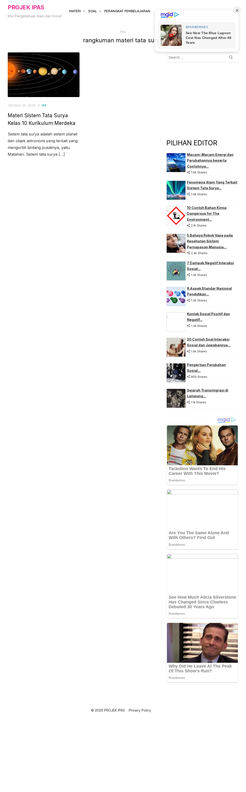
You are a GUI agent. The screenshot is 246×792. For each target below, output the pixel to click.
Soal (92, 11)
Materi (75, 11)
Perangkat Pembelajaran (127, 11)
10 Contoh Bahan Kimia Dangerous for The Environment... (207, 213)
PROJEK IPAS (26, 7)
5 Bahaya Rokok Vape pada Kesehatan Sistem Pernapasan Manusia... (210, 241)
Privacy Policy (140, 710)
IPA (44, 105)
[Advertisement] (202, 100)
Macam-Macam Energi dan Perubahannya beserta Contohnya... (210, 160)
